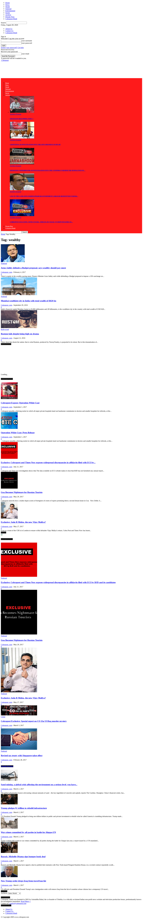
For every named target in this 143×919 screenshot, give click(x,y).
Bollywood (5, 329)
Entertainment (10, 11)
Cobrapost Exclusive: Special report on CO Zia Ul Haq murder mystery (34, 721)
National (8, 9)
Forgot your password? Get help (12, 48)
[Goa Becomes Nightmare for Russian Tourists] (9, 488)
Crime (3, 717)
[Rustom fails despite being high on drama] (19, 327)
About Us (8, 29)
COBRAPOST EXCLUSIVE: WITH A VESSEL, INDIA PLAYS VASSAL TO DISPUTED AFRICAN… (41, 222)
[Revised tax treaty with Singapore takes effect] (19, 749)
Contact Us (9, 31)
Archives (4, 893)
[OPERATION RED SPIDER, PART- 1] (22, 112)
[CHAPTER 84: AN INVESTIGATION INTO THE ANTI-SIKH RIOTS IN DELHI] (22, 138)
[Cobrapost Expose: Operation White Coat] (9, 398)
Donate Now (10, 17)
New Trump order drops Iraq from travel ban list (23, 881)
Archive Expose (15, 114)
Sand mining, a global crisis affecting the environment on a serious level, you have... (39, 784)
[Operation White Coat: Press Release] (9, 428)
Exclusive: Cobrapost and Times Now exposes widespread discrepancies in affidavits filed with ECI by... (48, 462)
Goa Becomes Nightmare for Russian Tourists (21, 492)
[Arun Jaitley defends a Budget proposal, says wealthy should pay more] (13, 261)
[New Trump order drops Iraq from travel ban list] (9, 876)
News (7, 5)
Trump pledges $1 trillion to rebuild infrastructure (24, 808)
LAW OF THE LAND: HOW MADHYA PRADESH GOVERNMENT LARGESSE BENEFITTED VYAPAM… (44, 196)
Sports (7, 13)
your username (27, 41)
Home (7, 3)
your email (25, 54)
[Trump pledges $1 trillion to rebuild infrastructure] (9, 804)
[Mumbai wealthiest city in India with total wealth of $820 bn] (19, 294)
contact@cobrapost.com (17, 903)
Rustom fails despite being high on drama (20, 334)
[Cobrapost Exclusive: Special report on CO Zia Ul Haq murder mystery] (19, 715)
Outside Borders (7, 766)
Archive (8, 15)
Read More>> (26, 901)
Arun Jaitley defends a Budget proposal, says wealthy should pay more (33, 268)
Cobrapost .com (6, 272)
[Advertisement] (41, 70)
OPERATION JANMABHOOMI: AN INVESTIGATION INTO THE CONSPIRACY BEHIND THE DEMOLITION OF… (47, 170)
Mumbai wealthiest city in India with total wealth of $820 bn (28, 301)
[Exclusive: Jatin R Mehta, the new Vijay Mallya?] (9, 518)
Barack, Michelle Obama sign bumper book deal (23, 856)
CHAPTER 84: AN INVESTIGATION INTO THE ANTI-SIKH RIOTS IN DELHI (35, 144)
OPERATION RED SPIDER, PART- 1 (21, 119)
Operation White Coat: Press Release (18, 432)
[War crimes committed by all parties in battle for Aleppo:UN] (9, 828)
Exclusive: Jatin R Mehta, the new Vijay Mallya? (23, 522)
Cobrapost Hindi (11, 19)
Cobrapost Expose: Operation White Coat (20, 403)
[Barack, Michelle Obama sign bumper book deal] (9, 852)
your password (27, 43)
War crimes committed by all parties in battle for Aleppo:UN (28, 832)
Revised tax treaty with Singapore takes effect (21, 755)
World (7, 7)
